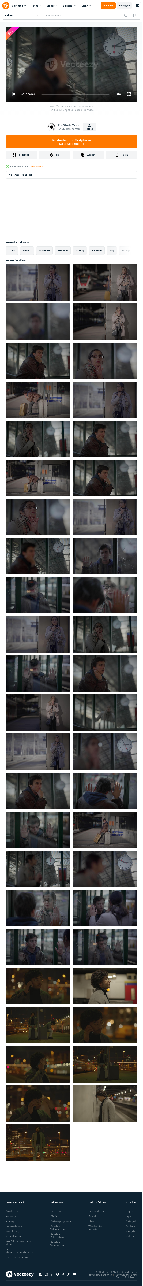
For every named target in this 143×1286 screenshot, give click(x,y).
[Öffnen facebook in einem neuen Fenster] (40, 1272)
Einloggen (124, 5)
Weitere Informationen (21, 173)
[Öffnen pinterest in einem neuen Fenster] (57, 1272)
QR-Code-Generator (17, 1256)
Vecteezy (11, 1214)
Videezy (10, 1219)
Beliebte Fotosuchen (57, 1234)
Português (129, 1219)
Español (127, 1214)
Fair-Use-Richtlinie (122, 1275)
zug (112, 249)
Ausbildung (12, 1229)
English (127, 1209)
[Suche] (126, 15)
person (27, 249)
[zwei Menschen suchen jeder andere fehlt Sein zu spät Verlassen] (38, 281)
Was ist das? (37, 166)
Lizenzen (55, 1209)
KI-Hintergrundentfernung (20, 1249)
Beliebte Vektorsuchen (58, 1226)
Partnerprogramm (61, 1219)
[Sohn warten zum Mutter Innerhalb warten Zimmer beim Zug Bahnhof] (38, 594)
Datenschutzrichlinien (123, 1273)
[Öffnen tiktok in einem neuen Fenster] (63, 1272)
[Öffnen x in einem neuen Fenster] (68, 1272)
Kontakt (92, 1214)
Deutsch (127, 1224)
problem (63, 249)
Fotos (34, 5)
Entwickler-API (14, 1234)
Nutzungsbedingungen (97, 1273)
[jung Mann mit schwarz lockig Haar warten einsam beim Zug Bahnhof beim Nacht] (38, 985)
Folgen (89, 128)
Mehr (84, 5)
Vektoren (17, 5)
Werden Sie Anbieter (95, 1226)
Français (128, 1229)
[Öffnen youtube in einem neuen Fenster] (74, 1272)
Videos (51, 5)
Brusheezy (12, 1209)
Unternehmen (14, 1224)
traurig (80, 249)
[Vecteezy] (5, 5)
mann (11, 249)
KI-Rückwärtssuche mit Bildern (19, 1241)
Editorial (68, 5)
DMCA (54, 1214)
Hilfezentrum (96, 1209)
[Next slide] (129, 249)
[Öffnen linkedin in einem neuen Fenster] (52, 1272)
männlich (44, 249)
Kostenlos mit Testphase (71, 141)
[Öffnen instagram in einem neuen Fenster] (46, 1272)
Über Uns (93, 1219)
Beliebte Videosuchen (57, 1242)
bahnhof (97, 249)
